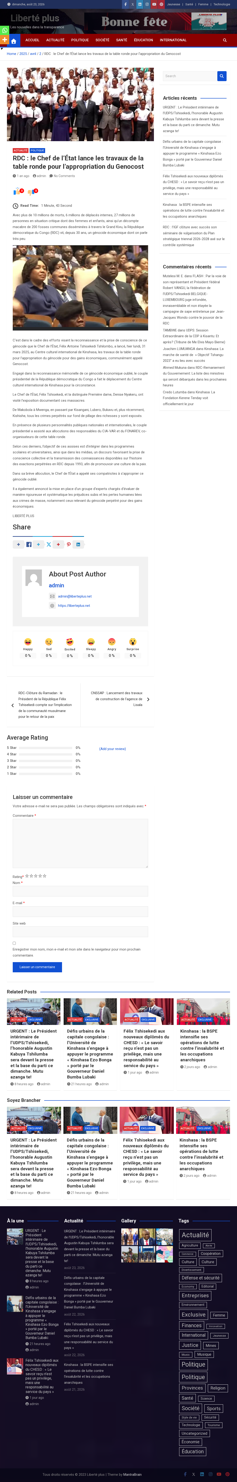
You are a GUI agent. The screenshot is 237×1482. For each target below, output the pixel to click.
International (173, 40)
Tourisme (214, 1425)
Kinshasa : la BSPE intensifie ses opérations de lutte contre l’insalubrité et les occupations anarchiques (193, 211)
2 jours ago (192, 1067)
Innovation (215, 1326)
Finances (192, 1325)
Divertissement (191, 1270)
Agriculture (190, 1245)
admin (41, 176)
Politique (80, 40)
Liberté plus (34, 18)
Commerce (187, 1254)
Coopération (211, 1253)
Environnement (193, 1305)
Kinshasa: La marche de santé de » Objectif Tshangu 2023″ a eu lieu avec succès (193, 355)
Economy (188, 1286)
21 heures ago (81, 1084)
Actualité (55, 40)
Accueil (32, 40)
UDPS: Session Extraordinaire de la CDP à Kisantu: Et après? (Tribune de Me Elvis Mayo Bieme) (194, 336)
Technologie (222, 4)
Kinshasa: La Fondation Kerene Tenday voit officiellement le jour (189, 398)
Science (206, 1398)
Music (186, 1354)
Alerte (209, 1245)
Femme (203, 4)
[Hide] (2, 49)
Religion (217, 1388)
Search (222, 76)
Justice (190, 1345)
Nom (18, 883)
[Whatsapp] (4, 30)
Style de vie (189, 1417)
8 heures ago (24, 1084)
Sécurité (210, 1417)
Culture (188, 1261)
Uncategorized (194, 1433)
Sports (214, 1408)
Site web (19, 923)
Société (102, 40)
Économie (191, 1442)
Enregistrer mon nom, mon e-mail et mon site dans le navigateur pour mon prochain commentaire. (76, 952)
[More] (4, 39)
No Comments (64, 176)
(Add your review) (112, 749)
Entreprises (195, 1295)
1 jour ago (135, 1072)
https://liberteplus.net (74, 606)
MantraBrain (132, 1474)
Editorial (208, 1286)
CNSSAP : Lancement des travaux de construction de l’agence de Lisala (116, 699)
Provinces (192, 1388)
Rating (18, 877)
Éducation (143, 40)
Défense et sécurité (200, 1278)
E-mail (19, 903)
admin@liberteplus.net (75, 596)
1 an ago (23, 176)
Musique (204, 1354)
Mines (211, 1345)
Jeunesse (173, 4)
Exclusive (35, 1019)
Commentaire (24, 816)
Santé (189, 4)
